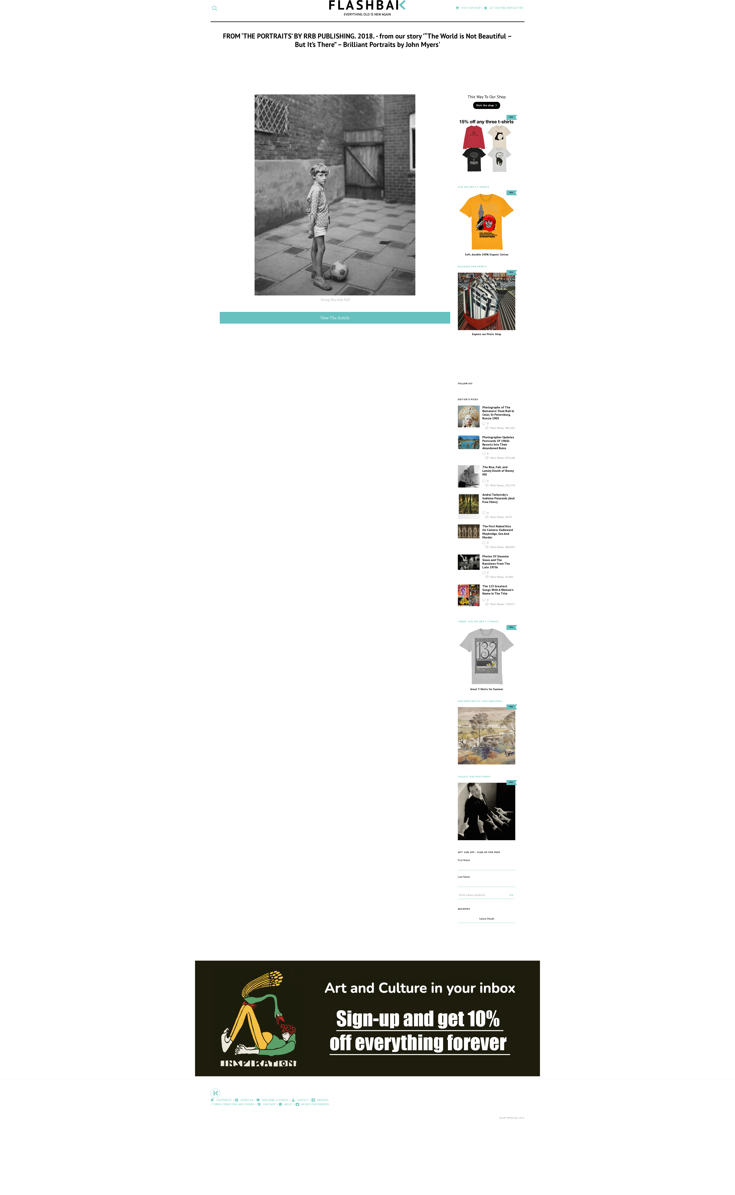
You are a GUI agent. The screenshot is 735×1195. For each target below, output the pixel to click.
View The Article (335, 317)
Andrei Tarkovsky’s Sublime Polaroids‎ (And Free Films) (498, 498)
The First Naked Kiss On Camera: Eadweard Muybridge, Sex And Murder (497, 531)
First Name (464, 860)
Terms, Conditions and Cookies (233, 1104)
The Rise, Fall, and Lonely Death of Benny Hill (498, 470)
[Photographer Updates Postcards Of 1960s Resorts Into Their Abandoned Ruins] (469, 442)
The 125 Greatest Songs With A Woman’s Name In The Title (498, 589)
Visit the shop (485, 105)
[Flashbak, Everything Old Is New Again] (367, 8)
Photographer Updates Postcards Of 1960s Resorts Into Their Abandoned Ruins (498, 442)
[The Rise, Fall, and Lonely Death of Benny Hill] (469, 476)
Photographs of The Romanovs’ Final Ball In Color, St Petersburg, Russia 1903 (498, 412)
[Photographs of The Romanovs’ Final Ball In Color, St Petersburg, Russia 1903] (469, 416)
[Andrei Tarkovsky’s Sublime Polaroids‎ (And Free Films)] (469, 506)
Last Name (464, 876)
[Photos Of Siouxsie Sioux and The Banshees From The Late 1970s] (469, 562)
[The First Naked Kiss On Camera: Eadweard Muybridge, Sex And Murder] (469, 531)
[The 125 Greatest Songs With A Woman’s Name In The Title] (469, 595)
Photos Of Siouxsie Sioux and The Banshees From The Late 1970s (496, 561)
